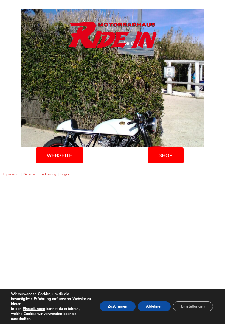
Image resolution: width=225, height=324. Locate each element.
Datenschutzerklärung (39, 174)
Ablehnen (154, 306)
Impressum (11, 174)
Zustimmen (117, 306)
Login (64, 174)
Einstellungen (34, 308)
